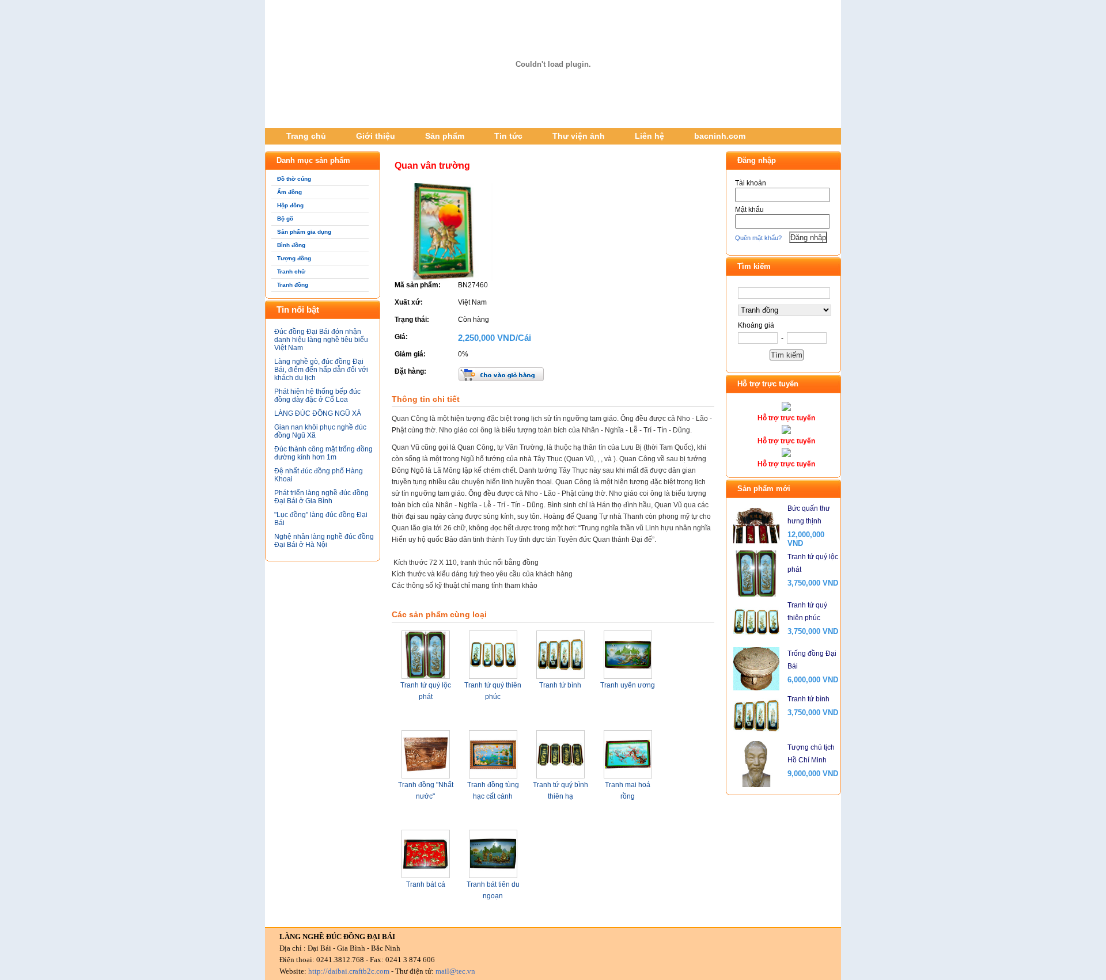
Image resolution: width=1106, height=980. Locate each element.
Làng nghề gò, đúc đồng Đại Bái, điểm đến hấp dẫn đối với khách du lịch (321, 370)
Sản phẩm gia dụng (304, 232)
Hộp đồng (290, 205)
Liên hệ (649, 135)
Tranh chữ (291, 271)
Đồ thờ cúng (294, 179)
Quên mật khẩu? (758, 237)
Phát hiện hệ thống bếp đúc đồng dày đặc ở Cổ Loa (317, 396)
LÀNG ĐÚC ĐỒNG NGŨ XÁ (317, 413)
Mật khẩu (749, 210)
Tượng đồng (294, 258)
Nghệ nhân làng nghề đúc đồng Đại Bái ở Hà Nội (324, 541)
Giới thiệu (375, 135)
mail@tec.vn (455, 971)
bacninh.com (719, 135)
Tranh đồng (292, 285)
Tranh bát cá (425, 884)
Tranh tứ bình (560, 685)
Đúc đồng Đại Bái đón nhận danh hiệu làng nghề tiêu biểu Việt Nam (321, 340)
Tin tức (508, 135)
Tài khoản (750, 183)
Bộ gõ (285, 218)
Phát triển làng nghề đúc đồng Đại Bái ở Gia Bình (321, 497)
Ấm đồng (289, 192)
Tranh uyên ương (627, 685)
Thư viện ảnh (578, 135)
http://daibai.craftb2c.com (348, 971)
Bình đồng (291, 245)
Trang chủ (306, 135)
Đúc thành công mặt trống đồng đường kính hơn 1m (323, 453)
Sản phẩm (444, 135)
